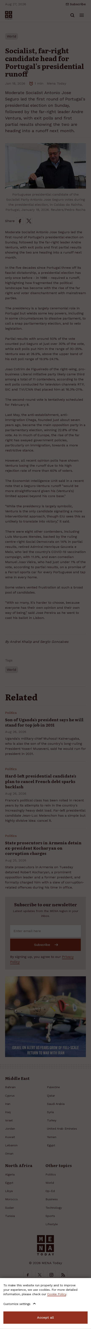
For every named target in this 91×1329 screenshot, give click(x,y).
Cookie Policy (56, 1294)
